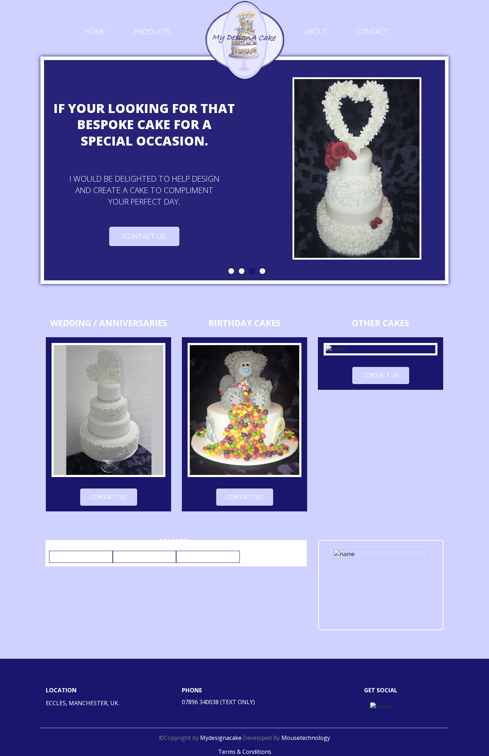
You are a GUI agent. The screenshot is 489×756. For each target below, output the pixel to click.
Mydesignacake (221, 738)
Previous (32, 171)
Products (152, 31)
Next (459, 171)
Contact (372, 31)
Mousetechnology (305, 738)
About (316, 31)
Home (95, 31)
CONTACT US (144, 236)
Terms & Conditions (244, 752)
